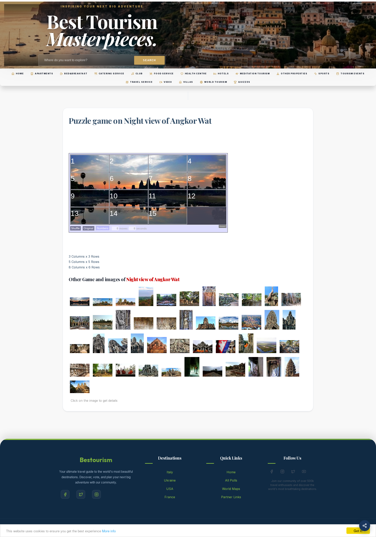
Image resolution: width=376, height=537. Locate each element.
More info (109, 530)
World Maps (231, 489)
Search (149, 60)
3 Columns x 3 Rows (84, 256)
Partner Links (231, 497)
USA (169, 489)
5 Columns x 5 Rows (84, 262)
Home (231, 472)
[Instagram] (96, 494)
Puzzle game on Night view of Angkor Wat (140, 120)
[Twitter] (80, 494)
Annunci (222, 226)
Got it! (358, 530)
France (169, 497)
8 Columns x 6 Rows (84, 267)
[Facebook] (65, 494)
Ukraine (170, 480)
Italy (170, 472)
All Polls (231, 480)
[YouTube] (304, 472)
